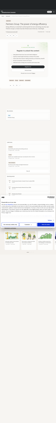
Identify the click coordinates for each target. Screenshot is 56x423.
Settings (50, 220)
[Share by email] (13, 35)
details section (48, 216)
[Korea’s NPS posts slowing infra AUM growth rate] (28, 148)
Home (3, 16)
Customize (27, 224)
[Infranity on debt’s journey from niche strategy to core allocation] (45, 240)
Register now (28, 66)
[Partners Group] (28, 116)
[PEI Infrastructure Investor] (8, 12)
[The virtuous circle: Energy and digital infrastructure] (28, 164)
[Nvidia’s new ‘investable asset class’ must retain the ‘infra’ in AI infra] (28, 156)
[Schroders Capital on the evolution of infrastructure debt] (12, 240)
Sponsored (8, 16)
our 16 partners (9, 204)
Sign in (33, 73)
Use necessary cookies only (10, 224)
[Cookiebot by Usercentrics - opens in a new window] (48, 197)
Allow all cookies (46, 224)
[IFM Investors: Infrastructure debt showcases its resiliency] (28, 240)
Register (49, 11)
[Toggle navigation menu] (54, 12)
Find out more (28, 70)
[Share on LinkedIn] (7, 35)
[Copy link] (16, 35)
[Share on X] (10, 35)
